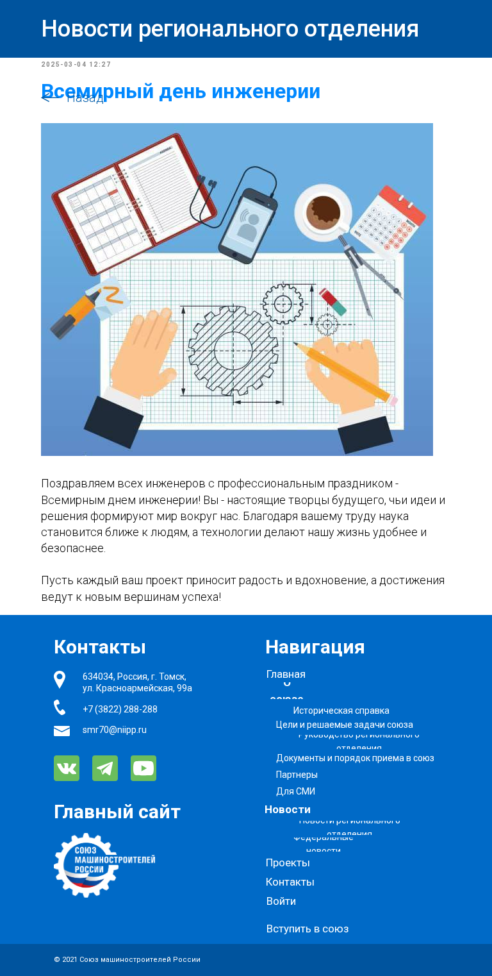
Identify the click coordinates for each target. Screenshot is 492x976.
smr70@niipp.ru (115, 730)
